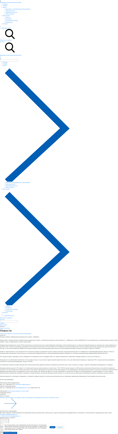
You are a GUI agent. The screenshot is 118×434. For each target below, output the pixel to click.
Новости (7, 17)
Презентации (9, 22)
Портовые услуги (10, 10)
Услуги (4, 7)
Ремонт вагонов (9, 14)
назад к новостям (5, 328)
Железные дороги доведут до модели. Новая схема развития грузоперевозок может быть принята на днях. (29, 397)
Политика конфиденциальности (8, 414)
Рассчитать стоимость (6, 40)
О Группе (5, 4)
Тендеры (5, 5)
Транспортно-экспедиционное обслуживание (17, 9)
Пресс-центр (6, 15)
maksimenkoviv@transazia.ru (22, 384)
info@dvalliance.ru (15, 416)
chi (2, 41)
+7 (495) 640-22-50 (5, 28)
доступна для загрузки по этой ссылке (18, 391)
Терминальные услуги (11, 12)
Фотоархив (8, 19)
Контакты (5, 23)
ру (0, 41)
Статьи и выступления (11, 20)
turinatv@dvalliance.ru (21, 387)
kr (4, 41)
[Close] (4, 422)
